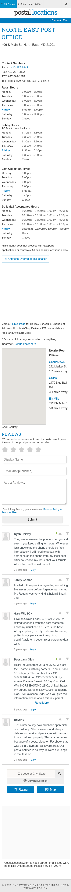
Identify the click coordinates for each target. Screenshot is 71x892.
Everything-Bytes (27, 884)
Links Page (18, 323)
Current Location (37, 780)
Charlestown (57, 361)
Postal (35, 12)
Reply (33, 570)
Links (22, 3)
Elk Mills (54, 398)
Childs (53, 377)
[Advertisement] (35, 54)
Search (9, 3)
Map (53, 789)
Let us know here (25, 343)
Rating (23, 789)
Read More (42, 702)
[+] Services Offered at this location (25, 258)
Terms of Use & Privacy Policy (46, 886)
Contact (35, 3)
